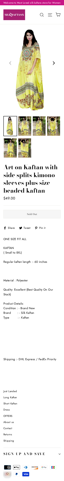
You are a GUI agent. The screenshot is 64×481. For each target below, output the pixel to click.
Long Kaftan (10, 397)
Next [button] (53, 62)
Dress (6, 410)
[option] (32, 70)
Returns (7, 434)
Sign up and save (24, 453)
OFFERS (7, 416)
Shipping (8, 441)
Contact (7, 428)
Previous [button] (10, 62)
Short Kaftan (10, 403)
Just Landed (10, 391)
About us (8, 422)
